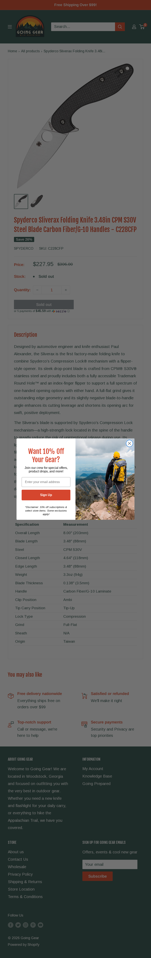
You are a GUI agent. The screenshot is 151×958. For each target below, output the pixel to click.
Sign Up (46, 495)
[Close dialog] (129, 443)
